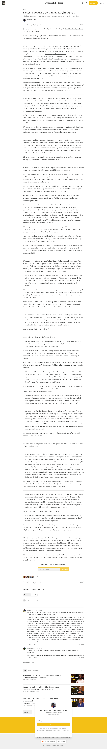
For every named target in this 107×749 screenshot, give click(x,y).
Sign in (102, 3)
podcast (69, 36)
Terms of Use (61, 728)
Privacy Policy (66, 730)
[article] (53, 679)
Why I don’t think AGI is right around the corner (42, 675)
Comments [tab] (27, 595)
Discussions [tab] (36, 670)
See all (26, 712)
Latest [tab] (29, 670)
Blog (24, 9)
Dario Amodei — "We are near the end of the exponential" (40, 700)
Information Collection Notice (53, 730)
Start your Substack (49, 741)
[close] (69, 703)
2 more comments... (28, 662)
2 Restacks (42, 577)
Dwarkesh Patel (31, 19)
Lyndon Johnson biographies (56, 59)
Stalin (55, 49)
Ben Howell (30, 610)
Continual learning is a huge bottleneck (34, 677)
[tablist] (30, 594)
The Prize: (68, 29)
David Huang (30, 648)
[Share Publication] (86, 3)
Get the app (61, 741)
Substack (45, 745)
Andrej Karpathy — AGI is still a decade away (41, 687)
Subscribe (93, 3)
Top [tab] (25, 670)
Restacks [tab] (34, 595)
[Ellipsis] (83, 610)
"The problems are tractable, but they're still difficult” (38, 689)
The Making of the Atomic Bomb (55, 54)
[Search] (82, 3)
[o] (77, 690)
